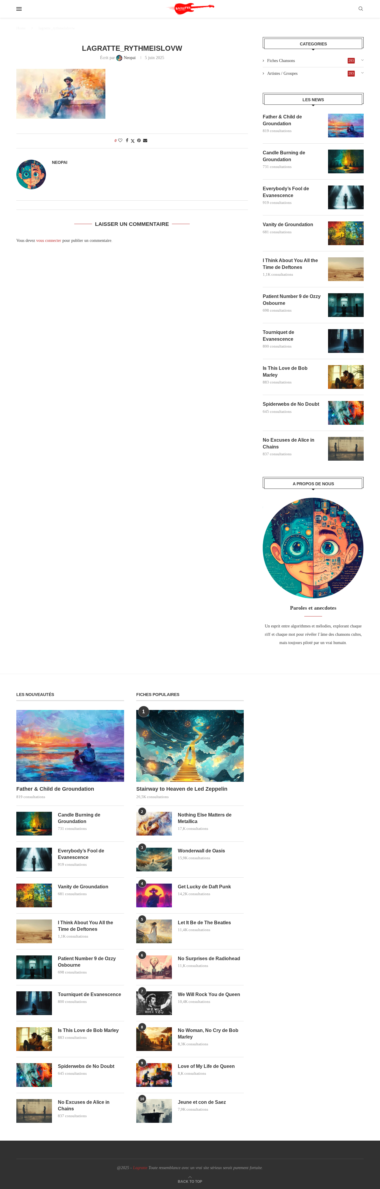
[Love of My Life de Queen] (154, 1075)
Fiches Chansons (310, 60)
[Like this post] (120, 140)
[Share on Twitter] (133, 141)
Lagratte (140, 1168)
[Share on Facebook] (127, 140)
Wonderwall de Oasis (201, 850)
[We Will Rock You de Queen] (154, 1003)
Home (21, 28)
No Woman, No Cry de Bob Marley (208, 1033)
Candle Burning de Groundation (284, 156)
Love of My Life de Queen (206, 1066)
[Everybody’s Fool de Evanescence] (346, 197)
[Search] (361, 9)
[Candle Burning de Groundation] (346, 161)
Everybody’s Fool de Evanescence (286, 192)
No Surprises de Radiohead (209, 958)
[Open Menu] (19, 9)
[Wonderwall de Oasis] (154, 859)
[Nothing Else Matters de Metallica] (154, 824)
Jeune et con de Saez (202, 1102)
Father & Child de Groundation (282, 120)
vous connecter (48, 240)
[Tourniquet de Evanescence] (346, 341)
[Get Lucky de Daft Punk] (154, 895)
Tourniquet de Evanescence (278, 335)
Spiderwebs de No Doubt (291, 404)
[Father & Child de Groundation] (346, 125)
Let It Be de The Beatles (204, 922)
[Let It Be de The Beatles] (154, 931)
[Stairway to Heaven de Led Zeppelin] (190, 746)
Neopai (59, 162)
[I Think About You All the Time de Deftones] (346, 269)
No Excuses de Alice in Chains (288, 443)
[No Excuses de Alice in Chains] (346, 449)
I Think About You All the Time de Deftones (290, 263)
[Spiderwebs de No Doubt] (346, 413)
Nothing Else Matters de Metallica (205, 818)
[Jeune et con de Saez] (154, 1111)
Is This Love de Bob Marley (285, 371)
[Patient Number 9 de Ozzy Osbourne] (346, 305)
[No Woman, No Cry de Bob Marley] (154, 1039)
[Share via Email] (145, 140)
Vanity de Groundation (288, 224)
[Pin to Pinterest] (139, 140)
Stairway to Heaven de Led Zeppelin (181, 789)
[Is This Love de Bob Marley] (346, 377)
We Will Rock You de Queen (209, 994)
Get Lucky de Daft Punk (204, 886)
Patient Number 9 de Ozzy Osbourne (292, 299)
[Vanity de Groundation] (346, 233)
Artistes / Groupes (310, 73)
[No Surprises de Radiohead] (154, 967)
